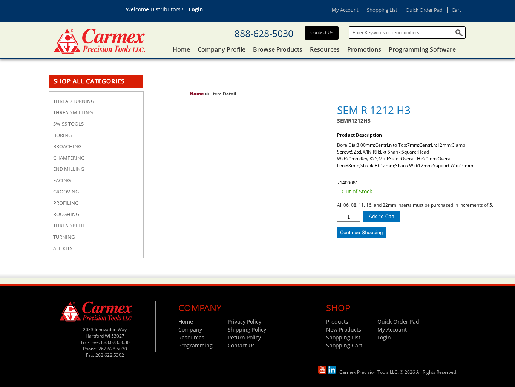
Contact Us (321, 32)
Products (337, 321)
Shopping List (382, 9)
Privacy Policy (244, 321)
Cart (456, 9)
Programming (195, 345)
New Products (343, 329)
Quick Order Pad (424, 9)
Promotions (364, 49)
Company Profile (221, 49)
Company (190, 329)
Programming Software (422, 49)
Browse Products (277, 49)
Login (196, 9)
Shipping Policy (247, 329)
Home (181, 49)
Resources (325, 49)
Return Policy (244, 337)
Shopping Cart (344, 345)
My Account (345, 9)
